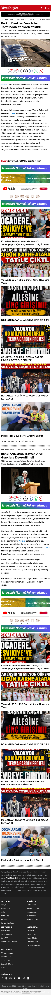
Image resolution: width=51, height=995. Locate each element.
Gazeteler (30, 931)
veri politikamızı (26, 992)
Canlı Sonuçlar (6, 934)
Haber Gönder (32, 938)
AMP (3, 968)
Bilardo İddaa (31, 916)
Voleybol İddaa (32, 919)
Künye (3, 905)
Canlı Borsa (5, 931)
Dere (13, 113)
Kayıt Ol (4, 919)
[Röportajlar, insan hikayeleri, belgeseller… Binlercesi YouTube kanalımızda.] (25, 191)
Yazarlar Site (6, 957)
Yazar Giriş (5, 916)
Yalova (31, 19)
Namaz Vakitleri (32, 942)
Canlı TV (4, 938)
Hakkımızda (5, 908)
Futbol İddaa (31, 905)
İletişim (3, 912)
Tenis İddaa (5, 960)
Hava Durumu (32, 934)
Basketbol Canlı (7, 964)
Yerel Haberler (21, 19)
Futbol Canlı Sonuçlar (9, 942)
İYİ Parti (46, 548)
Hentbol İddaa (32, 912)
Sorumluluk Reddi (7, 923)
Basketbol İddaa (33, 908)
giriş (22, 441)
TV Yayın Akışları (33, 945)
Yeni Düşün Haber (7, 19)
